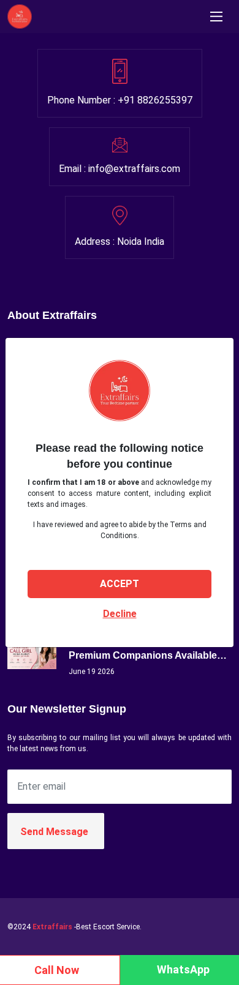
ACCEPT (119, 584)
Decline (120, 614)
